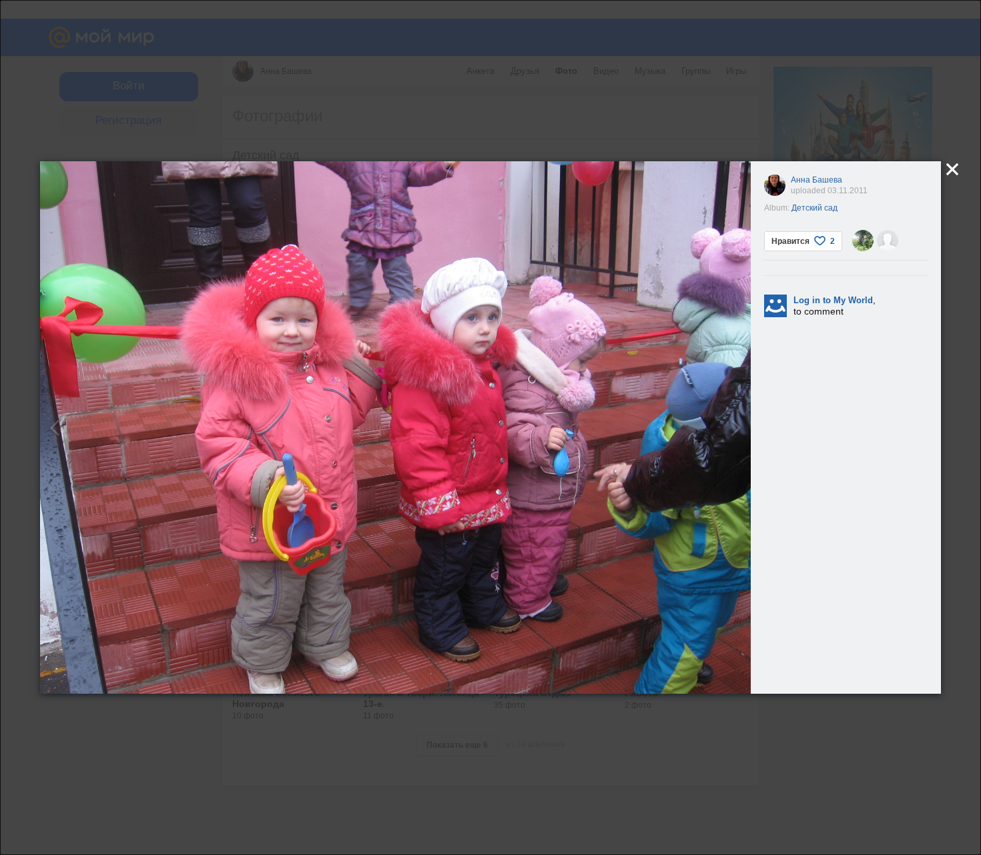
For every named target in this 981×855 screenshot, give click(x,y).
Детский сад (814, 208)
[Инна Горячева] (863, 240)
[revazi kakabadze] (887, 240)
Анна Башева (816, 180)
